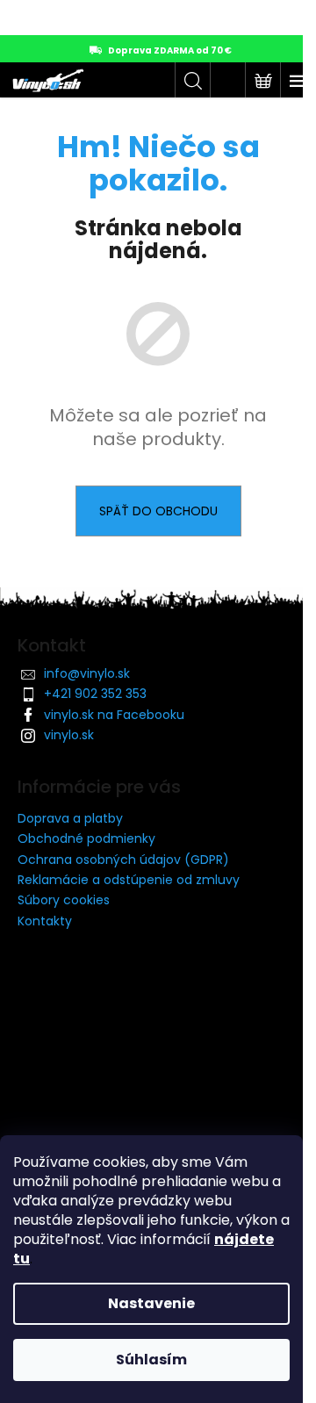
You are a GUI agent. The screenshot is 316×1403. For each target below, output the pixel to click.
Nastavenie (151, 1303)
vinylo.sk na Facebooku (114, 714)
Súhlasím (151, 1359)
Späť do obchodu (158, 511)
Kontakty (45, 921)
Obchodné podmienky (86, 838)
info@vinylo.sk (87, 673)
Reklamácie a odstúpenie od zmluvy (129, 880)
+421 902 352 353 (95, 693)
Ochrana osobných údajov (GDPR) (123, 859)
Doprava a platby (70, 818)
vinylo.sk (69, 735)
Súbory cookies (64, 900)
